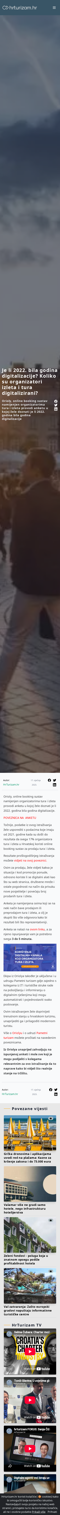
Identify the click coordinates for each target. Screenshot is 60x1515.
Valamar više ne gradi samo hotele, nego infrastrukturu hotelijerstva (25, 1208)
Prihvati (52, 1512)
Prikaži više (38, 1512)
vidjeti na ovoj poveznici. (30, 860)
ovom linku (37, 929)
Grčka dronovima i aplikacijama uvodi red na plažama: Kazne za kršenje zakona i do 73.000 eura (27, 1157)
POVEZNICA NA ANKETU (20, 818)
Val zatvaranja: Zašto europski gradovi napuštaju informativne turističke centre (28, 1310)
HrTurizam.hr (11, 784)
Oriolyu (17, 1033)
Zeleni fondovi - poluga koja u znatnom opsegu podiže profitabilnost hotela (26, 1259)
